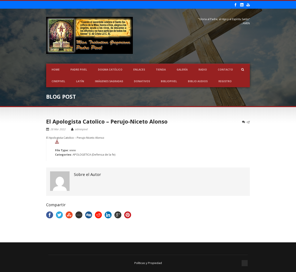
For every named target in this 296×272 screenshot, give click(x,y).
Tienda (161, 69)
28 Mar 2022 (58, 129)
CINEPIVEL (58, 81)
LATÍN (80, 81)
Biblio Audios (198, 81)
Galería (182, 69)
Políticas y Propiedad (148, 263)
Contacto (225, 69)
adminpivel (81, 129)
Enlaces (139, 69)
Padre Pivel (78, 69)
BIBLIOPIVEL (169, 81)
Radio (202, 69)
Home (56, 69)
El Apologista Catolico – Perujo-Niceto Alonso (107, 121)
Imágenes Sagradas (109, 81)
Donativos (142, 81)
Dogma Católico (110, 69)
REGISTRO (225, 81)
